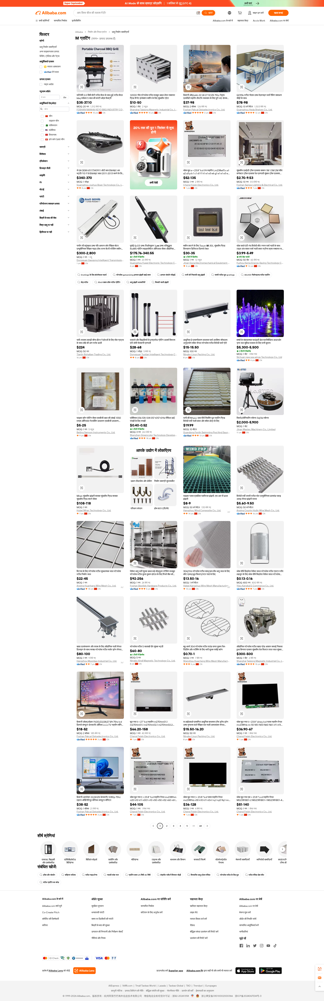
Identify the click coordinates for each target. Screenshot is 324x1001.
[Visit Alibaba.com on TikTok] (275, 946)
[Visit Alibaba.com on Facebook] (241, 946)
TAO (188, 985)
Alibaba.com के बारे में (52, 899)
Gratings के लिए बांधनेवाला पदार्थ (93, 275)
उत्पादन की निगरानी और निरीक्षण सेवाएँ (107, 931)
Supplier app (176, 970)
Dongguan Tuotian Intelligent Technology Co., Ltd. (153, 354)
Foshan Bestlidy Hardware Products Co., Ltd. (153, 585)
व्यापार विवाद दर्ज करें (198, 918)
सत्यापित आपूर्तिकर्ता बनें (249, 925)
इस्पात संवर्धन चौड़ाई (167, 275)
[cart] (240, 13)
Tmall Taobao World (145, 985)
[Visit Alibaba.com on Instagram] (262, 946)
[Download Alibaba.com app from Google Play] (270, 970)
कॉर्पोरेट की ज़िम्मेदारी (50, 918)
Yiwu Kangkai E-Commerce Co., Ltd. (255, 585)
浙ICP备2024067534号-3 (248, 996)
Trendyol (197, 985)
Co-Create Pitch (50, 912)
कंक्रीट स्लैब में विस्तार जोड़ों (170, 875)
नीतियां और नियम (98, 938)
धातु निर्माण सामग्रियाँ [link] (120, 32)
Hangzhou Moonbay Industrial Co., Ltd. (97, 661)
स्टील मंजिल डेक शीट (256, 875)
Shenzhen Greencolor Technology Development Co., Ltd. (153, 435)
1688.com (127, 985)
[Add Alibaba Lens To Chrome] (84, 970)
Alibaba (79, 32)
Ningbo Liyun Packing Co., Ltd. (199, 354)
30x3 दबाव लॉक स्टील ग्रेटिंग (109, 282)
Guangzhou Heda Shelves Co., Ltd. (254, 109)
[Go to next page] (207, 826)
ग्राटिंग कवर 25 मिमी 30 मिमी (140, 875)
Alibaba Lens (56, 970)
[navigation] (54, 429)
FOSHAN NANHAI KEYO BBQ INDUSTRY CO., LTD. (100, 109)
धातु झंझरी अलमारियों (137, 282)
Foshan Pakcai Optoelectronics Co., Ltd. (204, 109)
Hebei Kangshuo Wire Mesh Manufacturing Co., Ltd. (207, 585)
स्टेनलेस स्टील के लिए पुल (229, 875)
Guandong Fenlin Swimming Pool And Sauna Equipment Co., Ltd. (207, 432)
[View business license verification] (192, 996)
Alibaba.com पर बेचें (248, 906)
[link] (319, 969)
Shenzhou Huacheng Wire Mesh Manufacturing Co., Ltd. (207, 661)
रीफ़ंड (192, 925)
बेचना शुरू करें (245, 912)
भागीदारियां (243, 931)
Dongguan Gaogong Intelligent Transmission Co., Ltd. (100, 260)
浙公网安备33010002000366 (217, 996)
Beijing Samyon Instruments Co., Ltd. (96, 432)
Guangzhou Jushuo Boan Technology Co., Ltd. (100, 185)
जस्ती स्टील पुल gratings (225, 275)
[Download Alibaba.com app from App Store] (245, 970)
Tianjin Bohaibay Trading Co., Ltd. (94, 354)
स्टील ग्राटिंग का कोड (51, 882)
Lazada (162, 985)
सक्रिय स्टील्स (70, 875)
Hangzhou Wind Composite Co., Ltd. (202, 510)
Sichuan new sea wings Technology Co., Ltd (259, 357)
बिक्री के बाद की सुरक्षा (100, 925)
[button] (198, 13)
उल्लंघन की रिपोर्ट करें (199, 938)
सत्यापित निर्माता (147, 906)
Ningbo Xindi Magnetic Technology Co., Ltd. (152, 660)
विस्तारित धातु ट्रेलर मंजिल (200, 875)
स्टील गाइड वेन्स (91, 875)
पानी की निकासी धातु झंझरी (195, 275)
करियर (45, 925)
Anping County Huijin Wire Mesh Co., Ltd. (258, 510)
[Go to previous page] (153, 826)
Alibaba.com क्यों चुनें (52, 906)
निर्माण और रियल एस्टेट (97, 32)
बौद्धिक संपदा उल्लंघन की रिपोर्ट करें (204, 931)
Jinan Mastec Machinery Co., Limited (256, 429)
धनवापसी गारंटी (97, 912)
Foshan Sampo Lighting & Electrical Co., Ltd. (259, 185)
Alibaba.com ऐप (194, 970)
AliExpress (114, 985)
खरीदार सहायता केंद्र (198, 906)
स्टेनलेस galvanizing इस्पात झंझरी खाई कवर (133, 275)
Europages (211, 985)
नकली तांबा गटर (113, 875)
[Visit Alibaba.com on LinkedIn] (248, 946)
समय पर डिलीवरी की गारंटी (102, 918)
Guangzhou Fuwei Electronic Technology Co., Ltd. (153, 263)
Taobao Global (176, 985)
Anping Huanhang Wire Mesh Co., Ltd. (96, 585)
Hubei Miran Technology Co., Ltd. (94, 510)
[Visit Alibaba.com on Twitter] (255, 946)
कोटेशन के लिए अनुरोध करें (152, 912)
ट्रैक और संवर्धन (49, 875)
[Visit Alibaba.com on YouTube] (268, 946)
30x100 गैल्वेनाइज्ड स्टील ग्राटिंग (257, 275)
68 (200, 826)
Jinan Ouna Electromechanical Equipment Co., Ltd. (207, 263)
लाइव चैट (194, 912)
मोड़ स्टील (84, 282)
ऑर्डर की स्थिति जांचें (247, 918)
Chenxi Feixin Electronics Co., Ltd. (201, 185)
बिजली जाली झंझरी (162, 282)
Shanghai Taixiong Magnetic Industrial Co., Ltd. (153, 109)
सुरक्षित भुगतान (97, 906)
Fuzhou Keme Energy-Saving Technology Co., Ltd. (260, 263)
